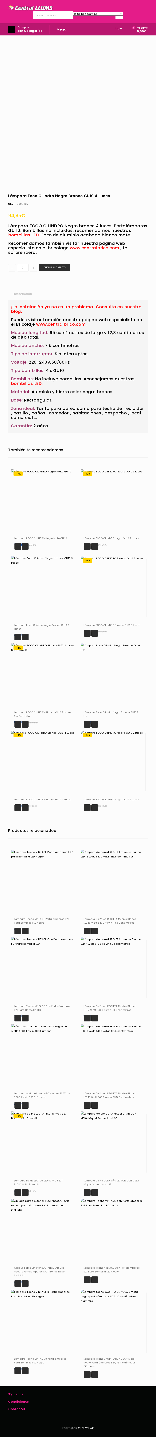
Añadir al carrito (55, 267)
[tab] (22, 294)
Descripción (22, 294)
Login (118, 28)
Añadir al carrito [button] (17, 546)
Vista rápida (25, 546)
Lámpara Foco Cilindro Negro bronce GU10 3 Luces (145, 194)
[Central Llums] (30, 7)
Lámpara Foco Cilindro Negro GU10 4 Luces (140, 194)
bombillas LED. (27, 383)
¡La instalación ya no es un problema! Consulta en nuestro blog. (76, 309)
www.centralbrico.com (94, 248)
